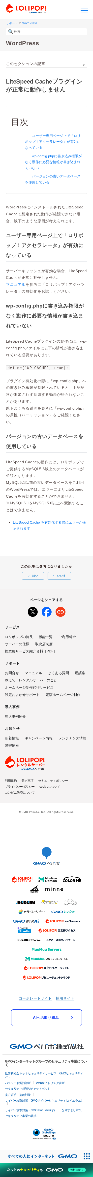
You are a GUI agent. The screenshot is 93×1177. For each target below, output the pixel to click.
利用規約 (11, 780)
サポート (12, 23)
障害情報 (12, 745)
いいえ (61, 575)
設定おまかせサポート (22, 695)
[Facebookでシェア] (47, 611)
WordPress (29, 23)
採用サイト (65, 998)
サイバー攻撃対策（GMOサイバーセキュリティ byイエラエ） (44, 1100)
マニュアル (16, 284)
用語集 (80, 673)
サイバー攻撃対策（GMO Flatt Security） (30, 1110)
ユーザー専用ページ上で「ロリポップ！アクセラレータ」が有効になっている (53, 142)
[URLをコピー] (60, 611)
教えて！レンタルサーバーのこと (31, 680)
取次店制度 (44, 644)
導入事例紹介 (15, 716)
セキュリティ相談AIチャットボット (27, 1088)
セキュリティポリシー (53, 780)
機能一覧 (46, 637)
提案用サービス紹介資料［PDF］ (31, 651)
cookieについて (49, 786)
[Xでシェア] (33, 611)
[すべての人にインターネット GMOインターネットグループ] (40, 1156)
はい (35, 575)
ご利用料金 (67, 637)
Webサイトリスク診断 (50, 1083)
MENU (84, 10)
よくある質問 (58, 673)
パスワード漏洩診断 (18, 1083)
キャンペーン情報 (39, 738)
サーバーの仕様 (17, 644)
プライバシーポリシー (20, 786)
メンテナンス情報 (72, 738)
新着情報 (12, 738)
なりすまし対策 (72, 1110)
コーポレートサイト (35, 998)
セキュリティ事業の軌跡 (20, 1116)
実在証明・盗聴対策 (18, 1095)
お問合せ (12, 673)
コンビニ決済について (20, 792)
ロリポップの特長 (19, 637)
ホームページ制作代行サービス (29, 687)
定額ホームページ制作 (63, 695)
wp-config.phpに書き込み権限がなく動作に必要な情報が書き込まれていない (53, 162)
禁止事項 (27, 780)
